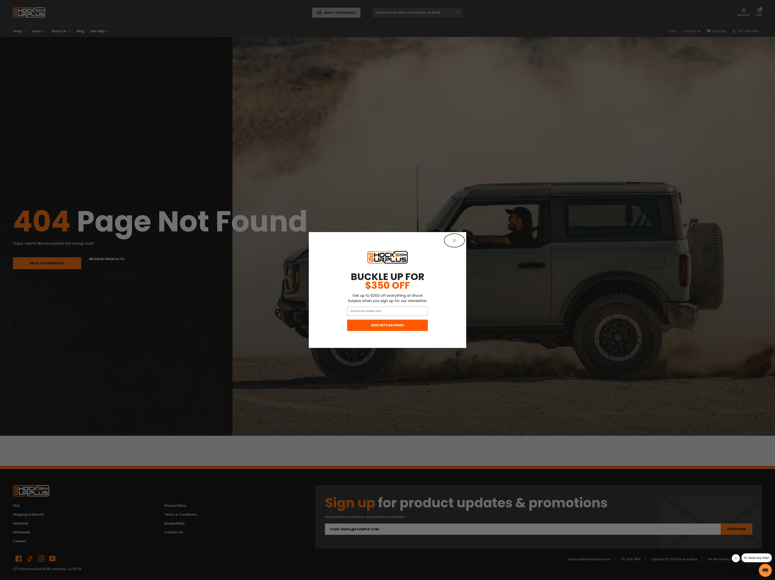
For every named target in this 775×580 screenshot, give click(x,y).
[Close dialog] (454, 240)
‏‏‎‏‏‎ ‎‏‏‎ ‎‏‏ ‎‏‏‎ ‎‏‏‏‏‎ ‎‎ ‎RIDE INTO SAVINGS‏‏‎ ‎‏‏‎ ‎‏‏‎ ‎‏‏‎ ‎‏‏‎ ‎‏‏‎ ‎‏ (388, 325)
